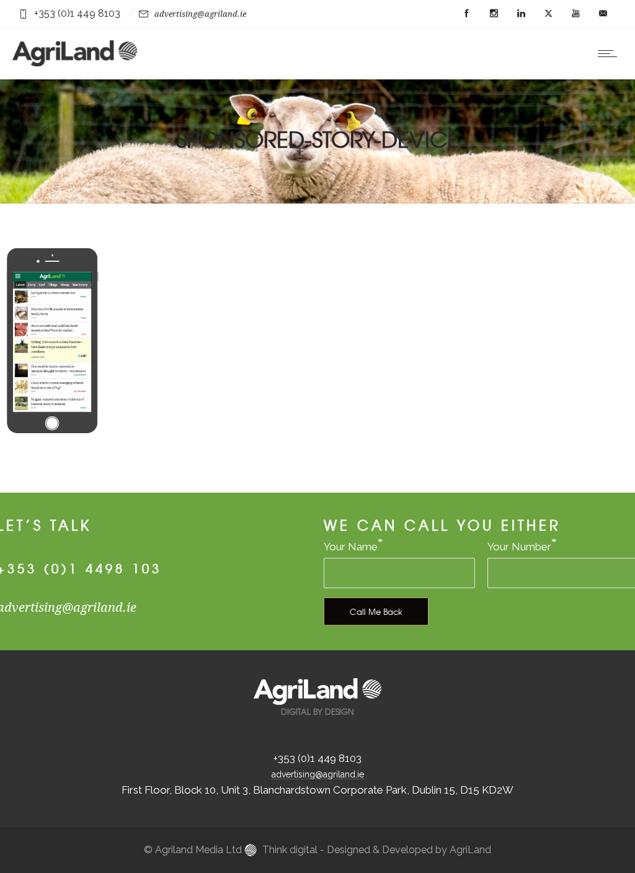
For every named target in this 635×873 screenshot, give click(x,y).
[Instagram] (493, 13)
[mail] (602, 13)
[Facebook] (466, 13)
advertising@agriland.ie (200, 14)
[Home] (74, 62)
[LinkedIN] (521, 13)
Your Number (519, 546)
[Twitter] (548, 13)
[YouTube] (575, 13)
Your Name (351, 546)
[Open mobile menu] (610, 53)
